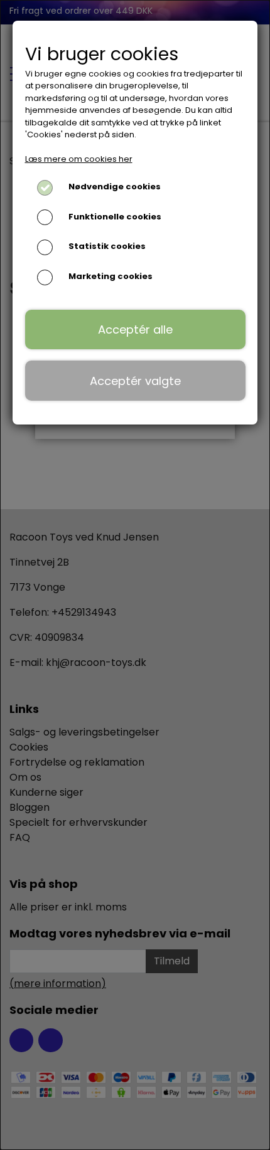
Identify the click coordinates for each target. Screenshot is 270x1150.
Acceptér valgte (135, 381)
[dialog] (135, 575)
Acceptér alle (135, 329)
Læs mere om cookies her (78, 159)
